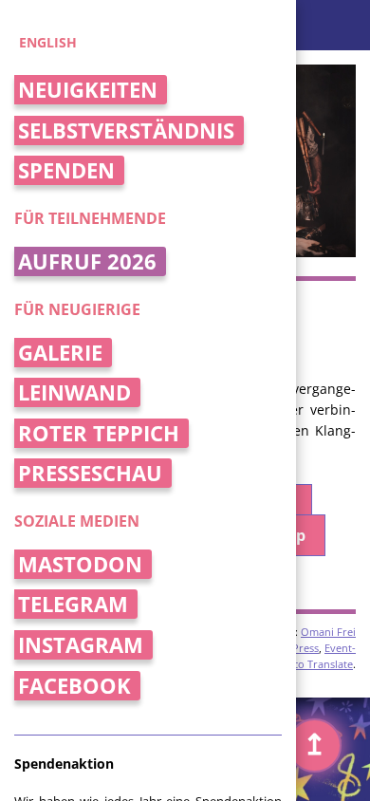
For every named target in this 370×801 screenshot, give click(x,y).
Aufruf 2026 (87, 261)
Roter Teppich (98, 433)
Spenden (66, 170)
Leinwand (74, 392)
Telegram (73, 604)
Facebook (74, 685)
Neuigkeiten (87, 89)
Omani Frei (328, 631)
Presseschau (90, 473)
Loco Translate (317, 664)
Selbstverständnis (126, 130)
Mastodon (80, 564)
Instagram (80, 645)
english (48, 42)
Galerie (60, 352)
